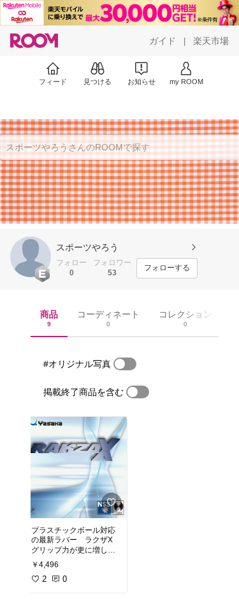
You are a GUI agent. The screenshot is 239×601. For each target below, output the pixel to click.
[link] (75, 467)
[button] (30, 256)
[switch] (124, 364)
